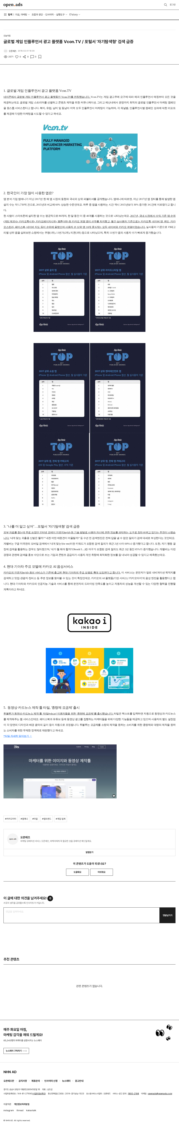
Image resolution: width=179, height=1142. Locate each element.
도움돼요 (77, 872)
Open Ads (12, 5)
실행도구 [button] (60, 14)
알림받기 (89, 852)
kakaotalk (31, 1110)
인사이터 (49, 14)
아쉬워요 (101, 872)
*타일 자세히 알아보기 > (17, 736)
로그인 (173, 4)
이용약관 (7, 1104)
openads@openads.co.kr (160, 1093)
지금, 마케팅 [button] (21, 14)
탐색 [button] (10, 14)
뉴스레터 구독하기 (14, 1050)
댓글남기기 (167, 915)
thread (20, 1110)
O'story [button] (73, 14)
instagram (8, 1110)
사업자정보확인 (39, 1093)
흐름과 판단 (37, 14)
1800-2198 (133, 1093)
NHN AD (10, 1072)
